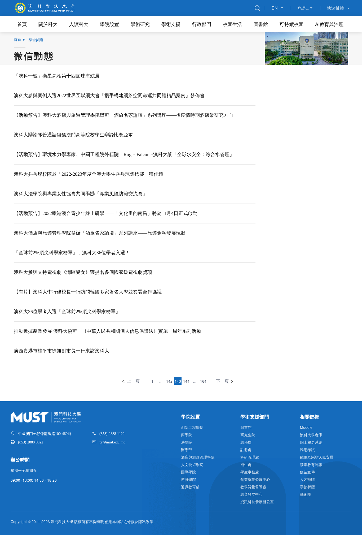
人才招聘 (307, 479)
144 (186, 381)
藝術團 (305, 494)
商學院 (186, 434)
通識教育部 (190, 486)
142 (169, 381)
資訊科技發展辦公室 (257, 501)
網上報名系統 (311, 442)
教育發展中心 (251, 494)
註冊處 (245, 449)
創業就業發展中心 (255, 479)
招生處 (245, 464)
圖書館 (261, 23)
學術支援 (170, 23)
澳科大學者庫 (311, 434)
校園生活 (232, 23)
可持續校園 (291, 23)
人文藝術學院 (192, 464)
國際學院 (188, 471)
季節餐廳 (307, 486)
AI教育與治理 (329, 23)
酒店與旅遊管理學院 (197, 457)
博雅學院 (188, 479)
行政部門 (201, 23)
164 (203, 381)
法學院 (186, 442)
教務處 (245, 442)
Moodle (306, 427)
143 (178, 381)
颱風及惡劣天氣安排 (316, 457)
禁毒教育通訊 (311, 464)
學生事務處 (249, 471)
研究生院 (247, 434)
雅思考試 (307, 449)
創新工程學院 (192, 427)
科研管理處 (249, 457)
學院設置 (109, 23)
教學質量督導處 (253, 486)
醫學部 (186, 449)
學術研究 (140, 23)
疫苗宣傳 (307, 471)
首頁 (22, 23)
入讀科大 (78, 23)
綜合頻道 (36, 39)
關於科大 (48, 23)
